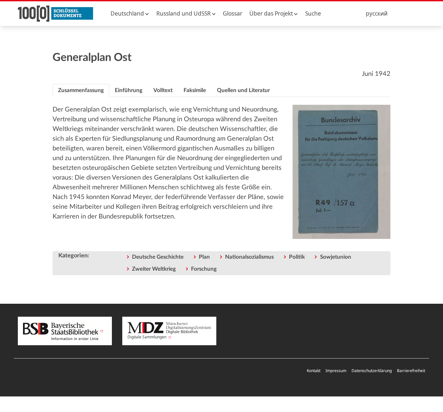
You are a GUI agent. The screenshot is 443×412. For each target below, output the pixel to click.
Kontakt (313, 370)
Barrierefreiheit (411, 370)
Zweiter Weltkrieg (154, 269)
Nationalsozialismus (249, 257)
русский (377, 13)
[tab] (81, 90)
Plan (204, 257)
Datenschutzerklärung (372, 370)
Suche (313, 13)
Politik (297, 257)
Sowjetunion (335, 257)
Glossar (232, 13)
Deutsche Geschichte (158, 257)
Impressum (336, 370)
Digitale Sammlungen (147, 337)
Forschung (204, 269)
